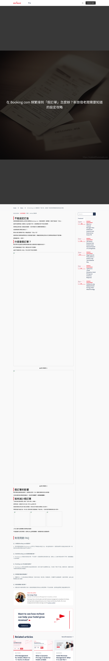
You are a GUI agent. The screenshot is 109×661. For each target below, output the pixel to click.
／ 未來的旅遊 (22, 213)
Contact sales (90, 3)
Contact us (24, 626)
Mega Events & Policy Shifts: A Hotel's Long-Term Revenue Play (90, 258)
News (21, 208)
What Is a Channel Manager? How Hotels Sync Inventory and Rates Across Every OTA (90, 229)
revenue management (89, 222)
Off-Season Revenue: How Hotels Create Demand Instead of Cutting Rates (90, 245)
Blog (29, 3)
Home (14, 208)
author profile (51, 603)
